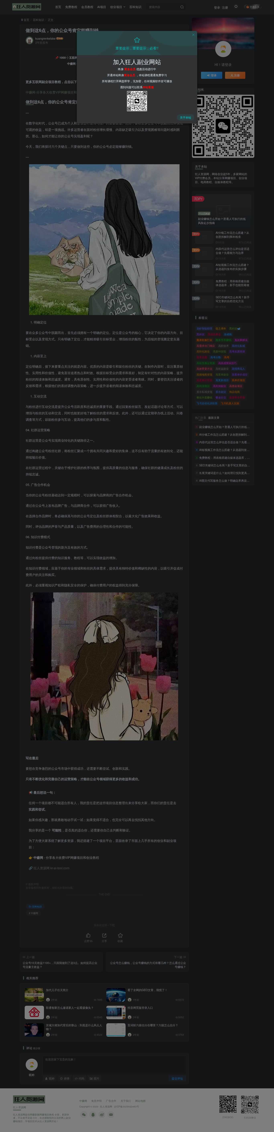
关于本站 (185, 117)
